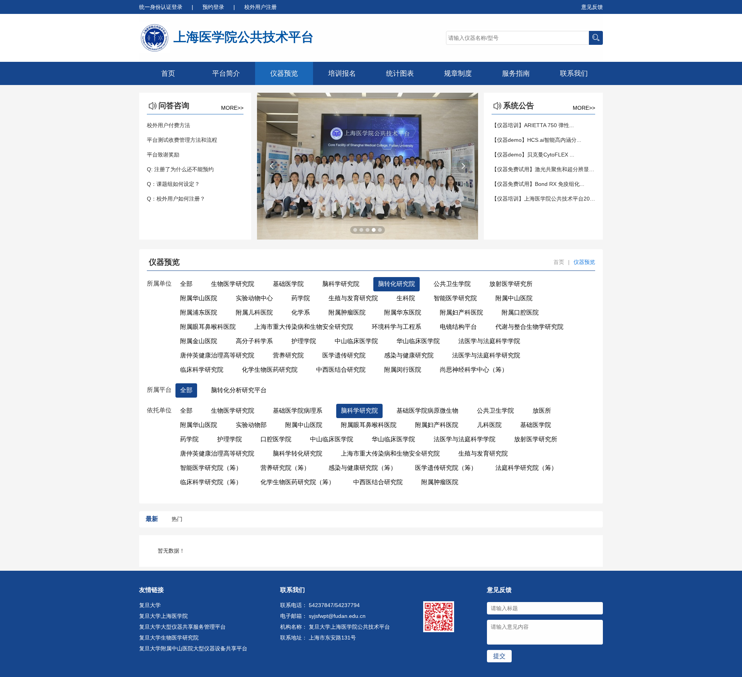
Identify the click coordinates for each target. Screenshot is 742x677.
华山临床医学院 (418, 341)
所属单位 (159, 283)
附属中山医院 (514, 298)
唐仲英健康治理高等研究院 (217, 355)
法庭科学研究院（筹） (526, 467)
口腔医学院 (275, 439)
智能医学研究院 (455, 298)
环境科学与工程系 (396, 326)
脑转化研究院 (396, 284)
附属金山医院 (198, 341)
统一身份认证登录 (161, 7)
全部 (186, 284)
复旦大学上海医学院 (163, 616)
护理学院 (303, 341)
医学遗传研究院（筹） (446, 467)
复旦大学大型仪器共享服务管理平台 (182, 627)
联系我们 (574, 73)
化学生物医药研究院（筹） (297, 482)
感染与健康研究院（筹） (362, 467)
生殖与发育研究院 (353, 298)
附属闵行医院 (402, 369)
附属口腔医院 (520, 312)
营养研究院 (288, 355)
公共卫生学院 (452, 284)
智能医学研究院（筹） (211, 467)
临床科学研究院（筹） (211, 482)
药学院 (300, 298)
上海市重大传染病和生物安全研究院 (303, 326)
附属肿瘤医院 (347, 312)
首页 (168, 73)
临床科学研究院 (201, 369)
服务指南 (516, 73)
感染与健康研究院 (409, 355)
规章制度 (458, 73)
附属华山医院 (198, 298)
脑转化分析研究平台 (239, 390)
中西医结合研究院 (341, 369)
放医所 (542, 410)
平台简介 (226, 73)
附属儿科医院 (254, 312)
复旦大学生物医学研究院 (169, 637)
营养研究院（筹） (285, 467)
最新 (152, 518)
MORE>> (232, 108)
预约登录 (214, 7)
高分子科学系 (254, 341)
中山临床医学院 (356, 341)
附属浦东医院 (198, 312)
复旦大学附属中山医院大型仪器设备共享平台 (193, 648)
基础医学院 (288, 284)
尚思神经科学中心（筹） (474, 369)
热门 (177, 519)
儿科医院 (489, 425)
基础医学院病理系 (297, 410)
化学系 (300, 312)
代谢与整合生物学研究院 (529, 326)
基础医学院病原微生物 (427, 410)
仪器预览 (284, 73)
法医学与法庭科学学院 (489, 341)
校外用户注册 (260, 7)
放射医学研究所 (511, 284)
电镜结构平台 (458, 326)
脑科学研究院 (340, 284)
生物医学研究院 (232, 284)
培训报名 (342, 73)
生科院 (406, 298)
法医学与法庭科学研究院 (486, 355)
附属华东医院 (402, 312)
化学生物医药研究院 (270, 369)
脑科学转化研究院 (297, 453)
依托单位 (159, 410)
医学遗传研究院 (344, 355)
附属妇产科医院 (461, 312)
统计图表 (400, 73)
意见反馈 (592, 7)
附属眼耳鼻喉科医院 (208, 326)
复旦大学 (150, 605)
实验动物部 (251, 425)
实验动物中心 (254, 298)
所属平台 (159, 389)
